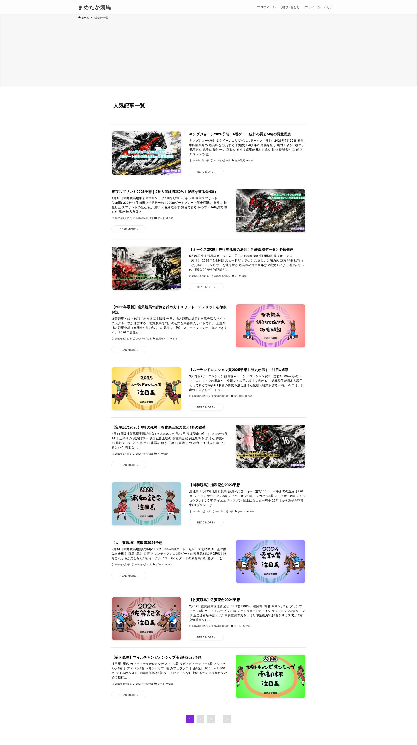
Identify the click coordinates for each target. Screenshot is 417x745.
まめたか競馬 (94, 7)
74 (227, 719)
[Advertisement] (208, 52)
